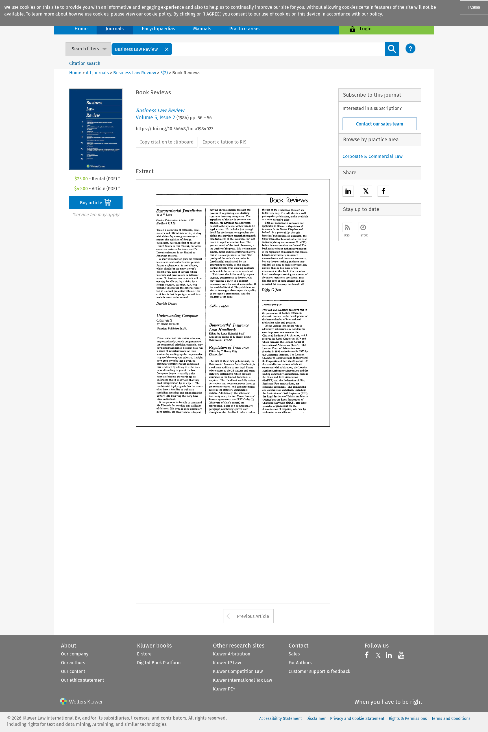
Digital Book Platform (159, 662)
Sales (294, 654)
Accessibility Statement (280, 718)
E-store (144, 654)
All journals (98, 72)
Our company (74, 654)
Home (81, 29)
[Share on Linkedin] (348, 192)
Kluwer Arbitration (231, 654)
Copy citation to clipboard (167, 142)
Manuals (202, 29)
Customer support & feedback (319, 671)
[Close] (167, 49)
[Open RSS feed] (347, 227)
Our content (73, 671)
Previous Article (253, 616)
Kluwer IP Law (227, 662)
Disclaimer (316, 718)
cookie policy (157, 14)
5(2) (164, 72)
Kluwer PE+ (224, 689)
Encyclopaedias (158, 29)
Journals (115, 29)
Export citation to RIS (224, 142)
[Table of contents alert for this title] (363, 227)
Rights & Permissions (408, 718)
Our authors (73, 662)
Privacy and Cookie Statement (357, 718)
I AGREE (474, 7)
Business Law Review (134, 72)
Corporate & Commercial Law (372, 156)
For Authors (300, 662)
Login (366, 29)
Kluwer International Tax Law (242, 680)
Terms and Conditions (451, 718)
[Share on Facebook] (383, 192)
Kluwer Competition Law (238, 671)
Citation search (84, 63)
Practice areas (244, 29)
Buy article (91, 202)
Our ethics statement (82, 680)
